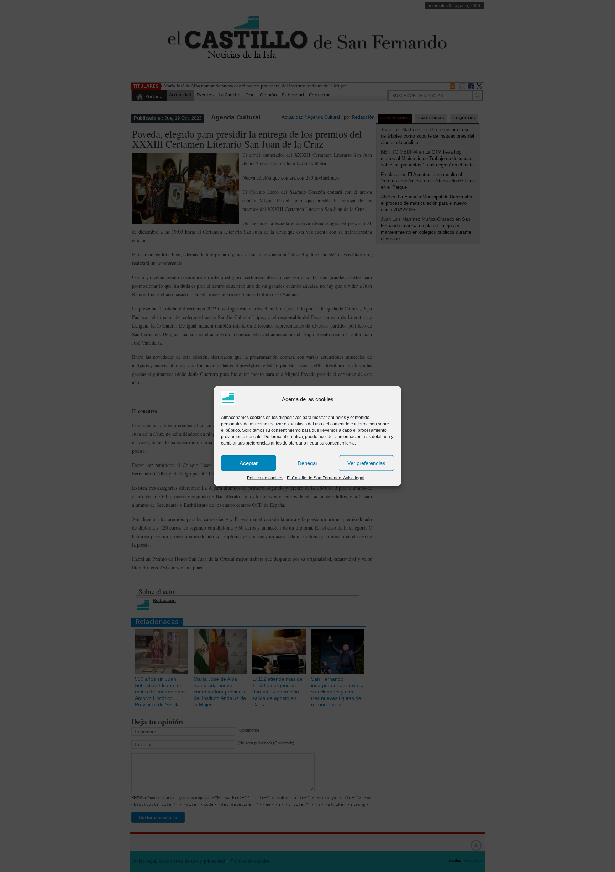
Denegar (307, 463)
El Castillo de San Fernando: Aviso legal (325, 477)
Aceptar (249, 463)
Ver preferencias (366, 463)
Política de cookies (265, 477)
